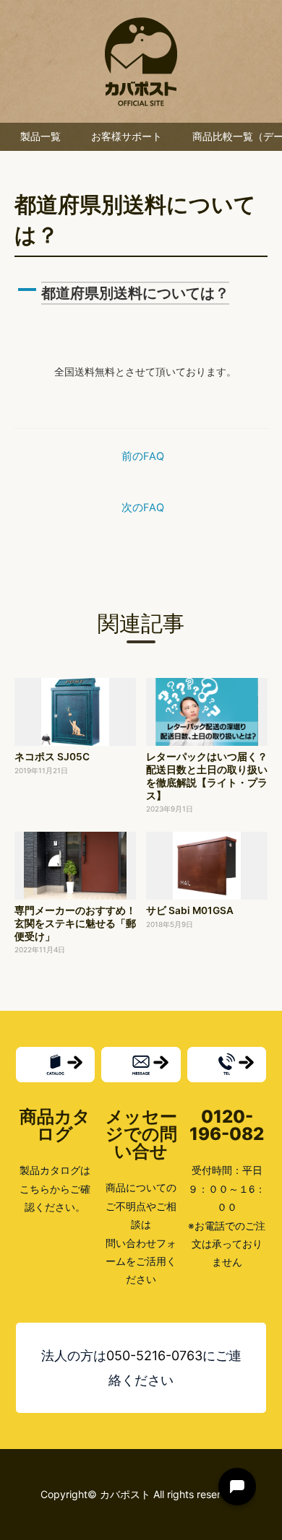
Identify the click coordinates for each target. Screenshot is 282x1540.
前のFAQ (142, 456)
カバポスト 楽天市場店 (141, 62)
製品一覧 (40, 136)
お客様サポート (126, 136)
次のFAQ (142, 507)
